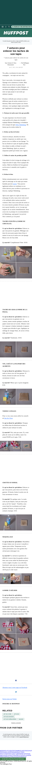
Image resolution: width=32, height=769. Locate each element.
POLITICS (7, 750)
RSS (18, 753)
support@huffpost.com (24, 736)
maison (21, 719)
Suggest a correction (16, 722)
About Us (2, 753)
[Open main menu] (3, 27)
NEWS (2, 750)
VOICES (26, 750)
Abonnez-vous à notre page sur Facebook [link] (14, 687)
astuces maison (8, 716)
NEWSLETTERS (19, 752)
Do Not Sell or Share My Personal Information (13, 759)
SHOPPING (10, 752)
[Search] (9, 27)
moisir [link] (15, 184)
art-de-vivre (7, 714)
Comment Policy (11, 755)
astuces (16, 714)
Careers (25, 753)
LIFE (22, 750)
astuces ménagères (9, 719)
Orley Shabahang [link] (21, 125)
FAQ (13, 736)
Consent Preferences (20, 756)
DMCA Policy (20, 755)
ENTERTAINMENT (15, 750)
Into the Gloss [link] (8, 418)
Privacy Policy (10, 756)
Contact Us (14, 753)
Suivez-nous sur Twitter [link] (9, 699)
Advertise (8, 753)
